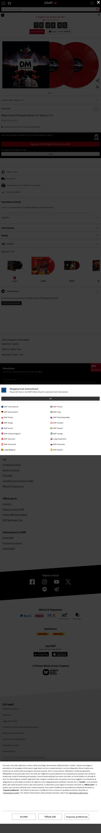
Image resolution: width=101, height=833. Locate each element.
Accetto (24, 816)
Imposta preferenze (77, 816)
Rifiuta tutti (50, 816)
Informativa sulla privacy (78, 793)
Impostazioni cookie (11, 793)
